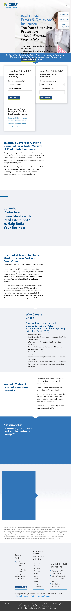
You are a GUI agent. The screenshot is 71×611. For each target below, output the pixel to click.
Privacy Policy (59, 604)
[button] (66, 5)
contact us (59, 457)
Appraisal (56, 157)
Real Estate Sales (58, 154)
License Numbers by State (25, 596)
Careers (49, 604)
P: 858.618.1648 (22, 563)
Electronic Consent (43, 596)
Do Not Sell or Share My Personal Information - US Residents (35, 608)
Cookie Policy (47, 606)
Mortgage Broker (59, 159)
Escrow (55, 164)
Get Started (14, 97)
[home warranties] (37, 235)
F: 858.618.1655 (22, 570)
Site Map (36, 606)
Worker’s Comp (58, 279)
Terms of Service (24, 606)
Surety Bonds (57, 281)
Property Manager (59, 161)
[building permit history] (37, 216)
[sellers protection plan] (37, 197)
